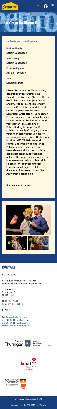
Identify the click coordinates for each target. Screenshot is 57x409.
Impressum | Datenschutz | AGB (28, 399)
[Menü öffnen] (38, 6)
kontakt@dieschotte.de (13, 304)
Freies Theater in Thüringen (15, 326)
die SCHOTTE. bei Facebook (16, 320)
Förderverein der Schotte (14, 317)
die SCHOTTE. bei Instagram (16, 323)
